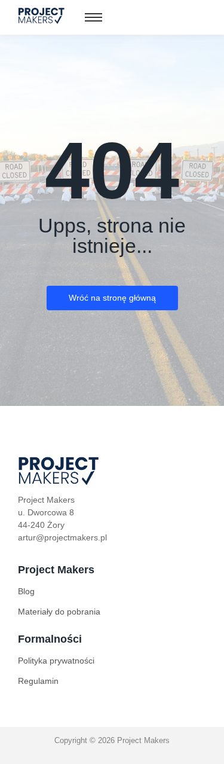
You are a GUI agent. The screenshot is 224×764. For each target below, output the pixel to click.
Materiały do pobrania (59, 611)
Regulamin (38, 681)
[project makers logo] (42, 15)
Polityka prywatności (56, 660)
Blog (26, 591)
